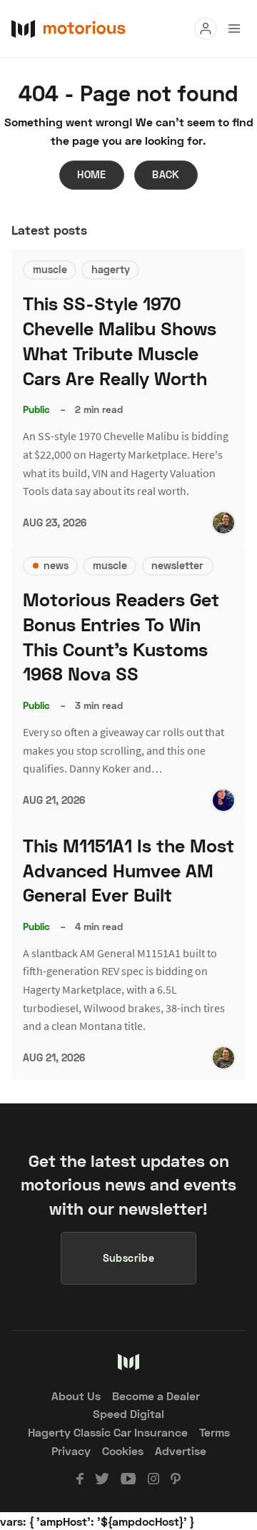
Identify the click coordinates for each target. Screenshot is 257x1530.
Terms (214, 1432)
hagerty (110, 269)
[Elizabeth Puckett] (223, 800)
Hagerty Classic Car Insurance (108, 1432)
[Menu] (205, 28)
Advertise (180, 1450)
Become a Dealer (156, 1395)
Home (91, 174)
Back (166, 174)
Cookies (122, 1450)
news (56, 565)
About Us (76, 1395)
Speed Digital (128, 1413)
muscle (50, 269)
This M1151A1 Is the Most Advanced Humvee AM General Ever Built (128, 871)
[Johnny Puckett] (223, 523)
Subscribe (129, 1258)
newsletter (177, 565)
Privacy (71, 1450)
